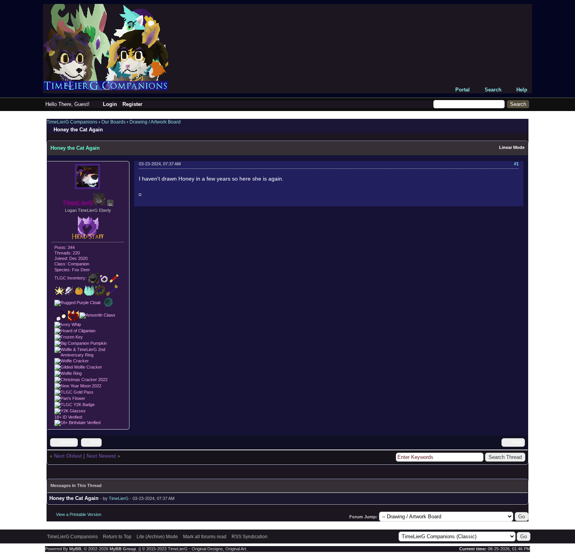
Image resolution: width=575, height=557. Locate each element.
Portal (462, 90)
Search (493, 90)
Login (110, 104)
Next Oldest (68, 456)
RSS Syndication (250, 536)
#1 (516, 163)
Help (521, 90)
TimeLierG (119, 498)
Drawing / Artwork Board (155, 122)
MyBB (75, 548)
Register (132, 104)
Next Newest (101, 456)
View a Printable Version (78, 514)
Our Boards (113, 122)
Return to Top (117, 536)
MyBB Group (123, 548)
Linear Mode (512, 147)
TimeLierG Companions (72, 122)
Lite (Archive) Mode (157, 536)
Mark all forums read (204, 536)
